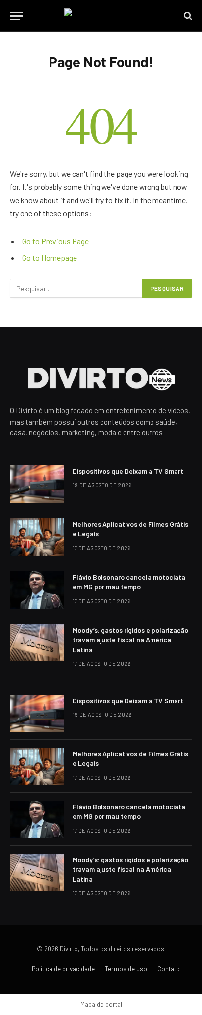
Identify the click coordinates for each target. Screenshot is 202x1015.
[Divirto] (101, 15)
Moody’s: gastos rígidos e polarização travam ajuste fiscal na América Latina (130, 640)
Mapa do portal (101, 1004)
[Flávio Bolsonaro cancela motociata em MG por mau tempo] (37, 590)
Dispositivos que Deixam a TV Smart (128, 471)
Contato (168, 969)
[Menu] (16, 16)
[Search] (187, 16)
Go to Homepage (49, 257)
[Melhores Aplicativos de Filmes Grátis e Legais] (37, 537)
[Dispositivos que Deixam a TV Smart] (37, 484)
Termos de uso (126, 969)
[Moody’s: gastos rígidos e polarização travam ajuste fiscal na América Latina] (37, 642)
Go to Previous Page (55, 241)
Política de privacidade (63, 969)
